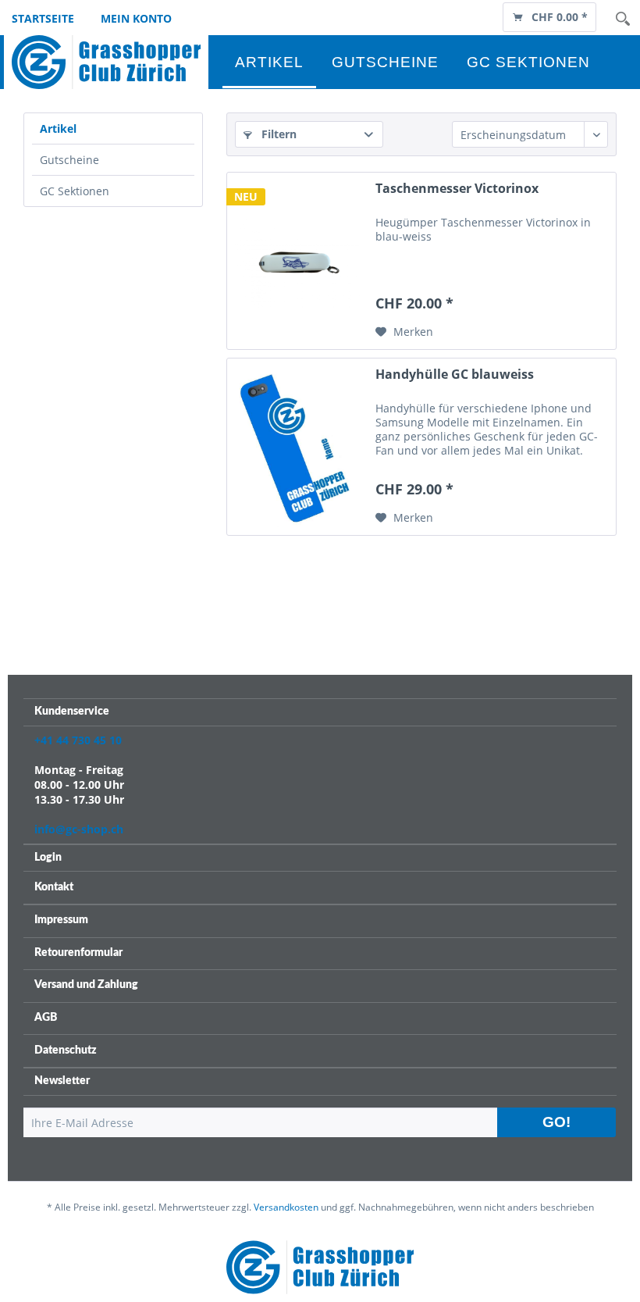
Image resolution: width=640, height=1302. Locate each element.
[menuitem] (549, 16)
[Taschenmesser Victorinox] (297, 260)
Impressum (61, 920)
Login (48, 857)
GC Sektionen (74, 191)
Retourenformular (78, 952)
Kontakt (53, 887)
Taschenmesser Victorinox (457, 188)
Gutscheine (69, 159)
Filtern (277, 134)
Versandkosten (286, 1207)
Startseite (43, 18)
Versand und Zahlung (86, 984)
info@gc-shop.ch (78, 829)
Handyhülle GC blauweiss (454, 374)
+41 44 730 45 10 (78, 740)
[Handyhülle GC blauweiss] (297, 446)
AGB (45, 1017)
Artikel (58, 128)
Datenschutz (65, 1050)
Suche (623, 19)
